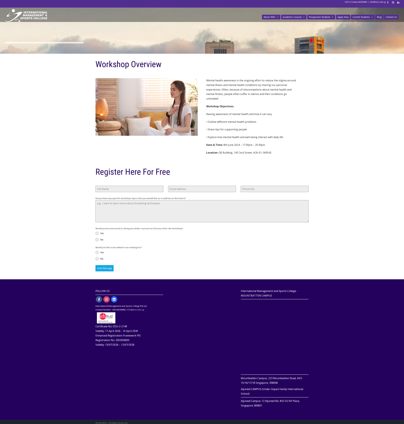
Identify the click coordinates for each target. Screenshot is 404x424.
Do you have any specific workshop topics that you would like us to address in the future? (140, 198)
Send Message (104, 268)
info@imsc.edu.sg (378, 2)
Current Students (361, 16)
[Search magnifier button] (396, 10)
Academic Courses (292, 16)
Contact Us (391, 16)
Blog (379, 16)
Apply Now (343, 16)
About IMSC (270, 16)
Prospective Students (319, 16)
